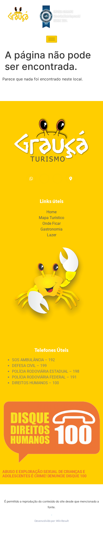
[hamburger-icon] (51, 39)
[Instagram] (44, 178)
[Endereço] (70, 178)
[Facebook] (57, 178)
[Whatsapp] (31, 178)
